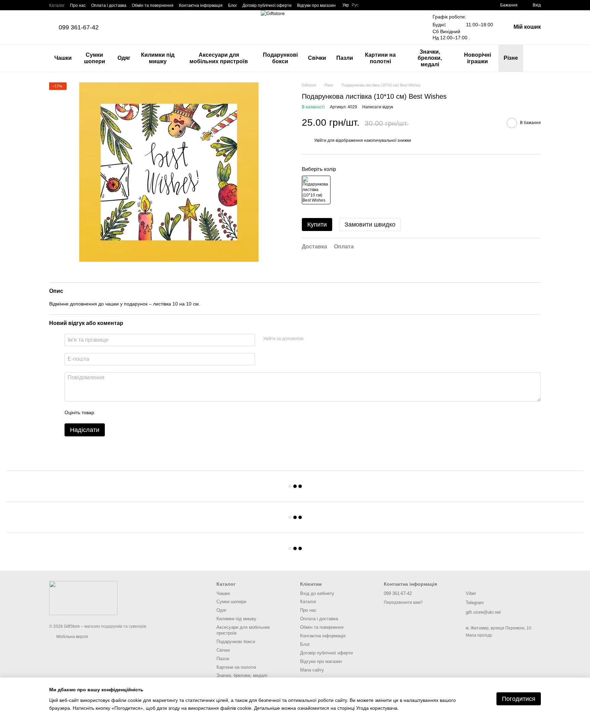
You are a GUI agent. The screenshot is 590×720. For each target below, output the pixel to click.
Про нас (78, 5)
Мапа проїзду (479, 635)
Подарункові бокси (280, 58)
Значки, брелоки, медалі (430, 58)
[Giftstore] (83, 597)
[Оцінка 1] (105, 412)
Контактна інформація (201, 5)
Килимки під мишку (157, 58)
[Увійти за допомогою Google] (322, 339)
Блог (232, 5)
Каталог (57, 5)
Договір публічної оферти (267, 5)
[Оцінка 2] (116, 412)
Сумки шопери (94, 58)
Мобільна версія (71, 636)
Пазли (344, 58)
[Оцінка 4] (138, 412)
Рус (355, 5)
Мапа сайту (312, 670)
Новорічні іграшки (477, 58)
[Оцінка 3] (127, 412)
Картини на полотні (380, 58)
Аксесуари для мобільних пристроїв (218, 58)
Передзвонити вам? (403, 602)
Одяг (123, 58)
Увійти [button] (320, 140)
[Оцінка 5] (149, 412)
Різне (511, 58)
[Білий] (316, 190)
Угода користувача (376, 708)
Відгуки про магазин (316, 5)
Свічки (317, 58)
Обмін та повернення (152, 5)
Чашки (63, 58)
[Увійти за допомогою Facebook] (311, 339)
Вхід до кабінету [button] (317, 593)
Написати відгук (377, 107)
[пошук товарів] (535, 58)
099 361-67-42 (79, 27)
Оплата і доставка (108, 5)
